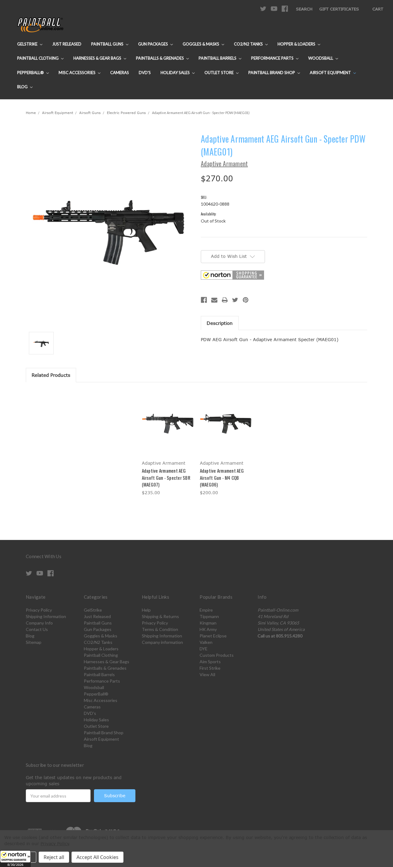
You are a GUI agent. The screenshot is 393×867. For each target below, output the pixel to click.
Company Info (39, 622)
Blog (23, 86)
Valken (206, 642)
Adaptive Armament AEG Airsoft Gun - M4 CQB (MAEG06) (222, 477)
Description (220, 323)
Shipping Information (46, 616)
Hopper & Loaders (297, 43)
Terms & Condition (160, 629)
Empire (206, 610)
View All (207, 674)
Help (146, 610)
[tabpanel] (167, 443)
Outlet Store (219, 72)
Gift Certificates (339, 8)
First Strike (210, 668)
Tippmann (209, 616)
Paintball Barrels (218, 58)
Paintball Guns (107, 43)
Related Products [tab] (51, 375)
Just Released (66, 43)
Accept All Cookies (97, 857)
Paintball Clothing (38, 58)
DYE (204, 648)
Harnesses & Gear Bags (97, 58)
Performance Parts (272, 58)
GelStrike (27, 43)
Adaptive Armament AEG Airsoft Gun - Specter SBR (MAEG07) (166, 477)
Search (304, 8)
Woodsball (321, 58)
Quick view (167, 417)
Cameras (119, 72)
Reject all (54, 857)
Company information (162, 642)
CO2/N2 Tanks (249, 43)
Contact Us (37, 629)
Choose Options (167, 428)
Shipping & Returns (160, 616)
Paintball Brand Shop (272, 72)
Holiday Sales (176, 72)
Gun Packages (153, 43)
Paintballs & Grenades (160, 58)
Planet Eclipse (213, 635)
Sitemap (33, 642)
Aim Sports (210, 661)
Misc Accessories (77, 72)
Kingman (208, 622)
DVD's (145, 72)
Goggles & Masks (201, 43)
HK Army (208, 629)
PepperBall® (31, 72)
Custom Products (217, 655)
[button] (15, 858)
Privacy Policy (39, 610)
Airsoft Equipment (331, 72)
